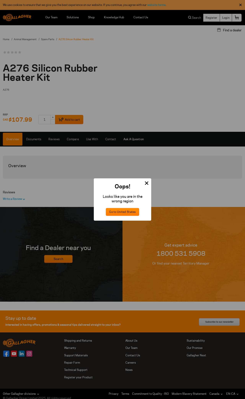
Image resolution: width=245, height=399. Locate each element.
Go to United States (122, 212)
